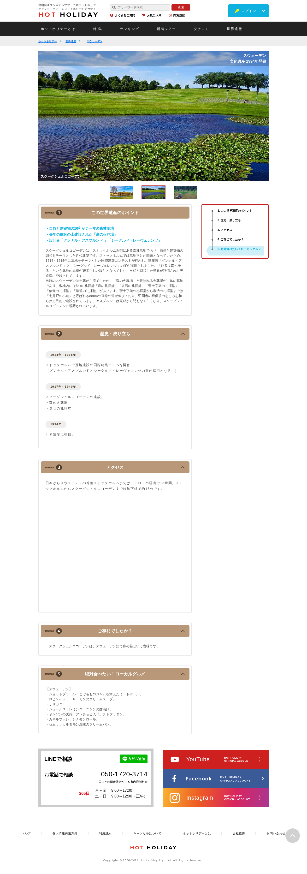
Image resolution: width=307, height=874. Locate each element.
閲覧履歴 (179, 15)
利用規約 (105, 833)
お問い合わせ (276, 833)
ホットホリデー (47, 41)
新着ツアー (166, 29)
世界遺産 (234, 29)
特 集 (97, 29)
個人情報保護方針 (65, 833)
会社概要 (239, 833)
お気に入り (154, 15)
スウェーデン (94, 41)
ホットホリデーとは (58, 29)
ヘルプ (26, 833)
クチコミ (201, 29)
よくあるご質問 (125, 15)
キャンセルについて (147, 833)
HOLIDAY (68, 14)
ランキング (129, 29)
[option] (153, 116)
